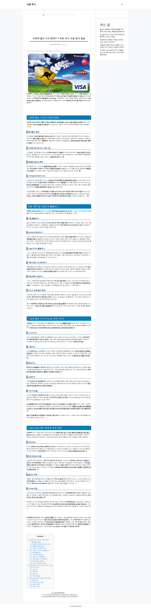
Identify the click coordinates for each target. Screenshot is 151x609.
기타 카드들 (35, 576)
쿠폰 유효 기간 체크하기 (39, 559)
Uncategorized (59, 593)
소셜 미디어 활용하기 (38, 557)
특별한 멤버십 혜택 (37, 546)
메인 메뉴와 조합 (36, 582)
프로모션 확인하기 (37, 555)
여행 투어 (31, 4)
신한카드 (34, 570)
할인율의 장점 (35, 542)
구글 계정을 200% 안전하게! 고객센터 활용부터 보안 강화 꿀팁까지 (59, 596)
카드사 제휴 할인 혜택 (38, 563)
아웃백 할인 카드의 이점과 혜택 (38, 540)
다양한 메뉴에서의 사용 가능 (40, 544)
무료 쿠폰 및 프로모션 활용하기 (38, 550)
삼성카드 (34, 574)
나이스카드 (34, 567)
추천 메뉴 (34, 580)
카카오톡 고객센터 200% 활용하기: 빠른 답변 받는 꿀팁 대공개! (59, 594)
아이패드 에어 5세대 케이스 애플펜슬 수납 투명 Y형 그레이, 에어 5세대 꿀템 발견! (112, 52)
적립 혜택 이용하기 (37, 561)
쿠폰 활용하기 (35, 552)
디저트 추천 (35, 586)
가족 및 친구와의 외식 (38, 548)
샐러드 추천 (35, 584)
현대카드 (34, 572)
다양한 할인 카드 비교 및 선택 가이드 (40, 565)
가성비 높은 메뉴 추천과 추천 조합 (39, 578)
